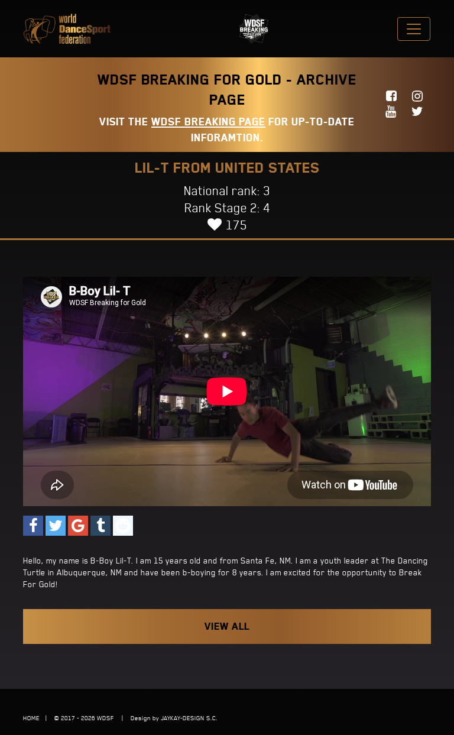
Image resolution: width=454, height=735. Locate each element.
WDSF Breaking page (208, 121)
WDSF (105, 717)
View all (227, 626)
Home (31, 717)
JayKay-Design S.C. (189, 717)
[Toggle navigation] (413, 29)
